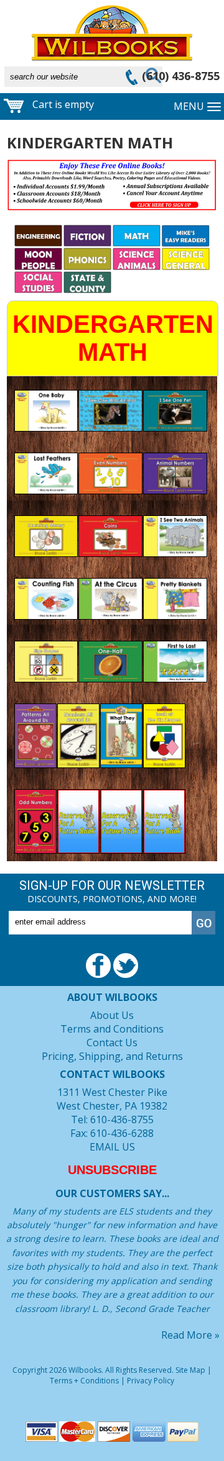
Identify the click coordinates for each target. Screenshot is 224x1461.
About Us (112, 1015)
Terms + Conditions (84, 1380)
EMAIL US (112, 1147)
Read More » (190, 1335)
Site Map (190, 1370)
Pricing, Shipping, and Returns (112, 1056)
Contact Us (112, 1042)
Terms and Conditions (112, 1029)
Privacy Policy (150, 1380)
